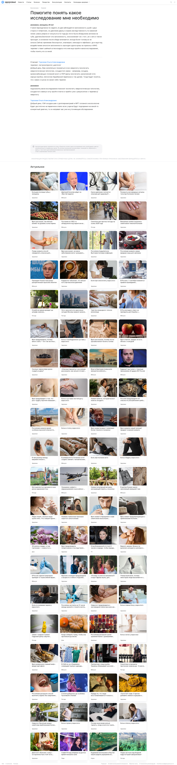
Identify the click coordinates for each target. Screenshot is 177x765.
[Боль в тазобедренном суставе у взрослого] (74, 333)
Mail (3, 763)
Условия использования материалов (118, 763)
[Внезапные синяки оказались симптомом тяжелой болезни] (133, 215)
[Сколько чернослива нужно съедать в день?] (44, 363)
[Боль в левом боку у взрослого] (133, 599)
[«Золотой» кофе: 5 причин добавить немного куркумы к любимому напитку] (133, 687)
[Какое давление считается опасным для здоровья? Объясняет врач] (103, 186)
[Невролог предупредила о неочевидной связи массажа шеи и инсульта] (103, 599)
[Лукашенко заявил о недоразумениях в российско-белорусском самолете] (74, 481)
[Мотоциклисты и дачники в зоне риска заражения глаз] (44, 481)
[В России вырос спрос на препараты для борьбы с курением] (133, 304)
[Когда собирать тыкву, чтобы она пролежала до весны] (74, 628)
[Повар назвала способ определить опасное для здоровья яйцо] (44, 245)
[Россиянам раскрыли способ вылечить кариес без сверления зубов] (44, 687)
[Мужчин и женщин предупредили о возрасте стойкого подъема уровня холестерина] (74, 569)
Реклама (15, 763)
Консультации (34, 8)
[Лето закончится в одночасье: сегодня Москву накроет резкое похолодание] (74, 304)
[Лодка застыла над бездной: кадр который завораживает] (133, 746)
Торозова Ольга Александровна (52, 62)
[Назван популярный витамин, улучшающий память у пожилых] (103, 481)
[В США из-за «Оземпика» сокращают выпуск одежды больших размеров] (74, 658)
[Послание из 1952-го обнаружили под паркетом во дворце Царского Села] (74, 215)
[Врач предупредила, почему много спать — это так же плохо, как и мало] (44, 333)
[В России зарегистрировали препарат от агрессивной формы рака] (44, 569)
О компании (9, 763)
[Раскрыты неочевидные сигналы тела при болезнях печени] (133, 186)
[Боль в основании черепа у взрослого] (44, 599)
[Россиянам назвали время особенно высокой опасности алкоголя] (44, 422)
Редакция (103, 763)
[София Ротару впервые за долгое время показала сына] (74, 746)
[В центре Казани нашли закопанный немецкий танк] (133, 481)
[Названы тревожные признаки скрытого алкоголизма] (74, 510)
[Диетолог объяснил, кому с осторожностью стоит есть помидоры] (44, 746)
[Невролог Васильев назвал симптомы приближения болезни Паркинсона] (44, 717)
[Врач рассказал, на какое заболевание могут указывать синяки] (74, 245)
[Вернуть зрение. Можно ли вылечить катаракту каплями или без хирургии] (133, 540)
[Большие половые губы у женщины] (44, 186)
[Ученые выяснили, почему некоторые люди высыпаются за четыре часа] (133, 569)
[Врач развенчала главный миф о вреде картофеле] (44, 658)
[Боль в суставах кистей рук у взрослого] (74, 392)
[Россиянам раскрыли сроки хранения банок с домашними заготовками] (103, 628)
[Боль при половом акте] (103, 451)
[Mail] (2, 2)
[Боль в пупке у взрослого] (74, 717)
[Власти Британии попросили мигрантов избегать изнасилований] (103, 363)
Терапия (43, 8)
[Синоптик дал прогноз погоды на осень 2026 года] (103, 215)
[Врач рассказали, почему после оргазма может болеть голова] (103, 333)
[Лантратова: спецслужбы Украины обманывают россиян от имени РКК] (103, 658)
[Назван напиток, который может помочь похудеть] (103, 392)
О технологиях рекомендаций (147, 763)
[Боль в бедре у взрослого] (133, 451)
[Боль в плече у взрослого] (133, 717)
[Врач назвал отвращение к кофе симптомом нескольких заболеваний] (103, 510)
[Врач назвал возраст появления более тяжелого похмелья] (103, 422)
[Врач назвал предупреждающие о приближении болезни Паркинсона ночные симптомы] (133, 510)
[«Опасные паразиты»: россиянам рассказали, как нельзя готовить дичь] (74, 363)
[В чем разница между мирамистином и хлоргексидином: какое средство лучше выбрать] (44, 451)
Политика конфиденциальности (165, 763)
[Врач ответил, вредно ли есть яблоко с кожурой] (133, 333)
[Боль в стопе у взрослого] (74, 422)
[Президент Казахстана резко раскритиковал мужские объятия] (44, 274)
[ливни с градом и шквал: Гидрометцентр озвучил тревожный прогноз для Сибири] (44, 628)
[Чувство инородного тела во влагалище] (103, 304)
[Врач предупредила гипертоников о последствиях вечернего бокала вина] (74, 540)
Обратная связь (133, 763)
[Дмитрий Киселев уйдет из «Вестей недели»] (74, 186)
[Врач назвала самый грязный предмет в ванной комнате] (133, 422)
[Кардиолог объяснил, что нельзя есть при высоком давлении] (74, 274)
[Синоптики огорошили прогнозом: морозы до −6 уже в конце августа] (133, 658)
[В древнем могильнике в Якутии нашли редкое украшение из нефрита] (103, 746)
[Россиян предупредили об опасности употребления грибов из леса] (133, 392)
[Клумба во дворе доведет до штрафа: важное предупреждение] (44, 304)
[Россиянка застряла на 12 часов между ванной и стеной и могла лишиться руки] (74, 599)
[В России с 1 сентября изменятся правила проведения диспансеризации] (133, 274)
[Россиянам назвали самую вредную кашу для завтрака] (133, 245)
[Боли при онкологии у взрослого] (103, 274)
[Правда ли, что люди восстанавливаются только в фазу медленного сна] (103, 687)
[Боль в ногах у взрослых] (133, 628)
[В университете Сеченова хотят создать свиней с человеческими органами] (74, 451)
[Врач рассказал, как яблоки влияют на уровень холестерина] (44, 215)
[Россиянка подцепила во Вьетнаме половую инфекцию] (103, 245)
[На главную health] (10, 2)
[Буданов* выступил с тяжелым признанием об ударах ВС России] (133, 363)
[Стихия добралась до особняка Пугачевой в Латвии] (74, 687)
